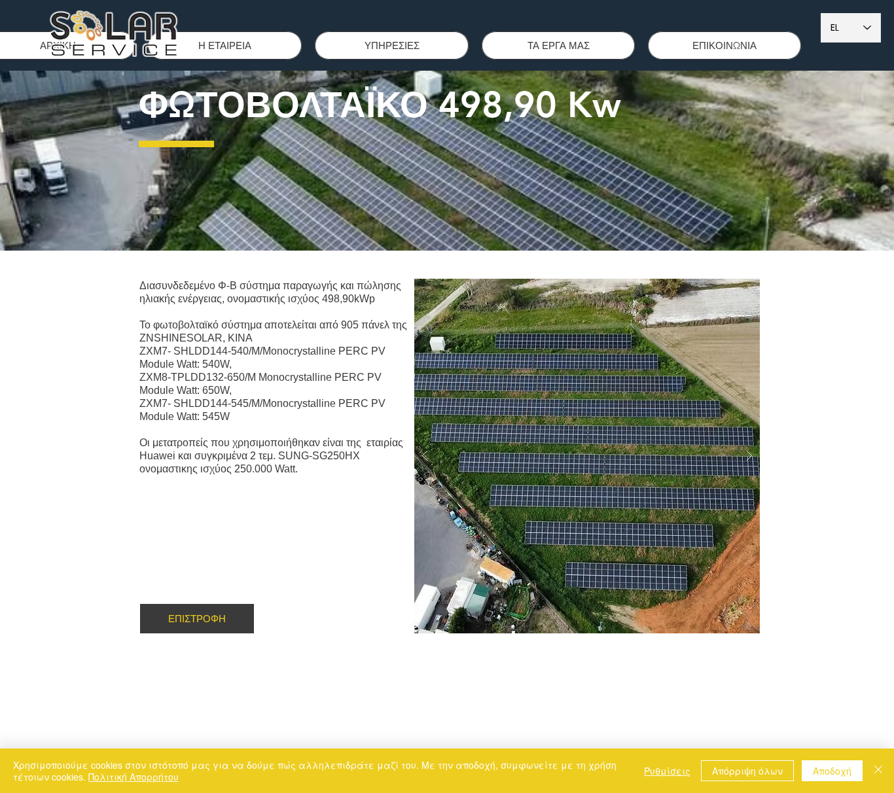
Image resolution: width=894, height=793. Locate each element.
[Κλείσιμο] (878, 771)
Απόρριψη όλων (747, 770)
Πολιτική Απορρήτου (133, 776)
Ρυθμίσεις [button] (667, 770)
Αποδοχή (832, 770)
